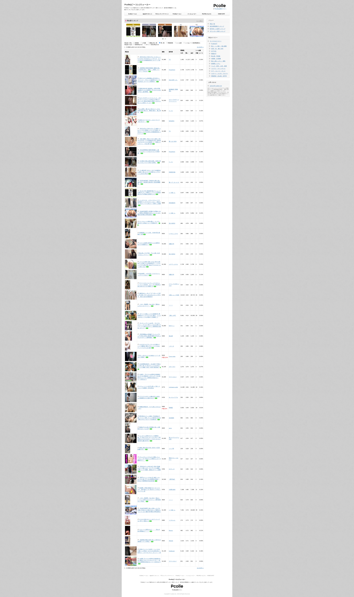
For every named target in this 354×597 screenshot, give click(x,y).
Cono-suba (172, 356)
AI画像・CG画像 (216, 58)
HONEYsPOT (221, 14)
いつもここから (173, 233)
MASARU (171, 121)
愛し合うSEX (173, 141)
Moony (171, 530)
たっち (171, 110)
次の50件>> (200, 47)
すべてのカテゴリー (215, 41)
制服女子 (213, 53)
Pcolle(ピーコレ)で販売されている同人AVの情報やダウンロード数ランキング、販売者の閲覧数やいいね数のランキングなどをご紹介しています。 (177, 582)
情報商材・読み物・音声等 (219, 76)
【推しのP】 (172, 315)
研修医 (171, 407)
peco (170, 428)
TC (170, 59)
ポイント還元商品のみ (152, 44)
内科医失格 (172, 172)
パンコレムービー (191, 14)
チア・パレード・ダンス (218, 71)
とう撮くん (172, 192)
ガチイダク (172, 366)
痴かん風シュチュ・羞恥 (218, 61)
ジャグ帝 (171, 448)
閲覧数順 (170, 43)
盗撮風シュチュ (215, 63)
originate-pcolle (173, 387)
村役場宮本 (172, 203)
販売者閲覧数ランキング (217, 26)
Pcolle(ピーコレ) (177, 14)
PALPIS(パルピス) (206, 14)
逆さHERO (172, 223)
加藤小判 (171, 244)
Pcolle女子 (214, 43)
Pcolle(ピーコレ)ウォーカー (137, 4)
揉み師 (171, 336)
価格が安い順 (153, 43)
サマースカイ (173, 377)
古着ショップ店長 (174, 295)
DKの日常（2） (173, 80)
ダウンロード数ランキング (217, 31)
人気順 (144, 43)
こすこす (171, 346)
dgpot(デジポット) (147, 14)
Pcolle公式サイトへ (220, 9)
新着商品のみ (139, 44)
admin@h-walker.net (216, 86)
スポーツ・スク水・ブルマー (219, 73)
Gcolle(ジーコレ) (132, 14)
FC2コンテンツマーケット (162, 14)
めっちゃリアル (173, 397)
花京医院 (171, 418)
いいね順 (179, 43)
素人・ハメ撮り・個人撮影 (219, 46)
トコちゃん (172, 520)
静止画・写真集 (215, 56)
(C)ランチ (172, 469)
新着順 (137, 43)
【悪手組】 (172, 479)
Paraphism (172, 69)
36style (171, 540)
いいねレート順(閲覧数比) (192, 43)
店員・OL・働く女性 (217, 48)
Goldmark (172, 551)
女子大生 (213, 51)
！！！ (171, 305)
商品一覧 (212, 24)
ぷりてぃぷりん (173, 264)
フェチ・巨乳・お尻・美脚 (219, 66)
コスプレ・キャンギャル (218, 68)
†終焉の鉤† (172, 489)
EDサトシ (172, 325)
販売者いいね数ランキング (217, 29)
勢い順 (162, 43)
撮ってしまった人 (174, 182)
